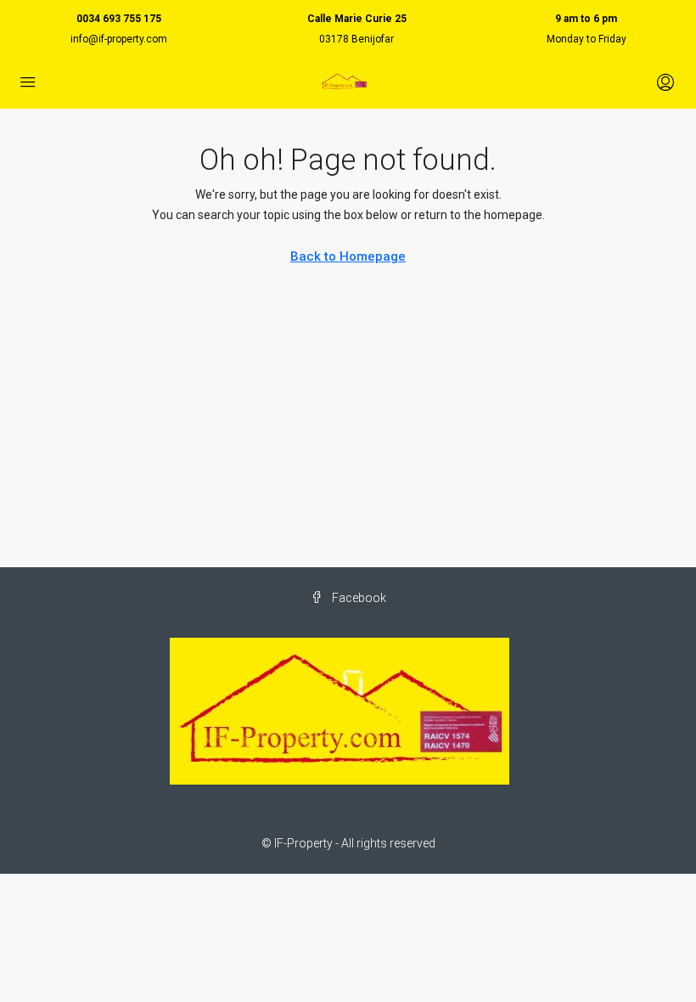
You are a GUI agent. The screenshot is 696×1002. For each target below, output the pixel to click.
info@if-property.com (118, 39)
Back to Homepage (348, 256)
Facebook (357, 598)
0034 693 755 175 (118, 19)
